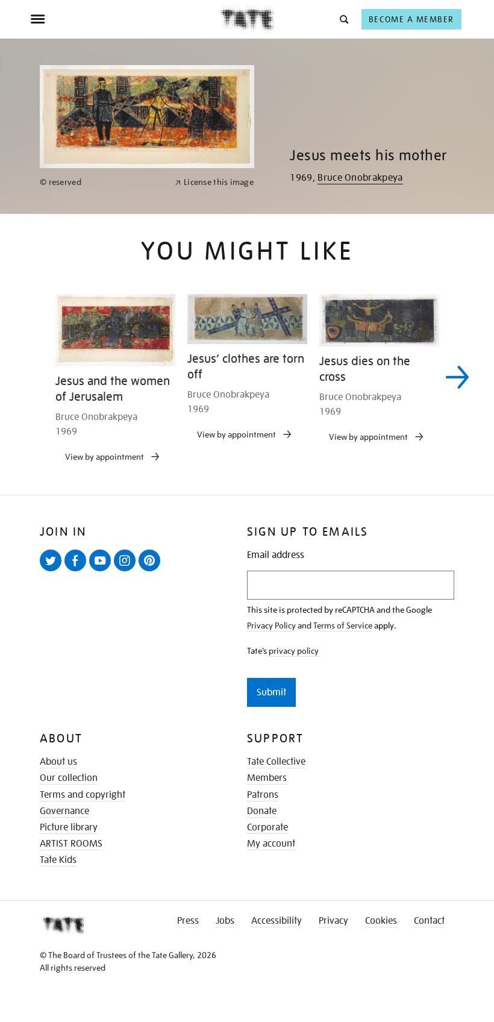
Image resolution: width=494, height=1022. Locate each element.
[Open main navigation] (125, 19)
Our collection (69, 778)
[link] (102, 182)
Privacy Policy (271, 625)
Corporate (267, 827)
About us (58, 762)
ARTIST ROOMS (71, 844)
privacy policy (294, 650)
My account (271, 844)
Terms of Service (342, 625)
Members (267, 778)
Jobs (225, 921)
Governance (64, 811)
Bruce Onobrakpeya (359, 178)
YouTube (102, 570)
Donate (262, 811)
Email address (275, 555)
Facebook (77, 570)
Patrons (262, 795)
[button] (343, 19)
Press (188, 921)
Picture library (69, 827)
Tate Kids (58, 860)
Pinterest (151, 570)
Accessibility (276, 921)
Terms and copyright (82, 795)
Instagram (127, 570)
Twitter (53, 570)
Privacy (333, 921)
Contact (429, 921)
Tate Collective (276, 762)
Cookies (381, 921)
